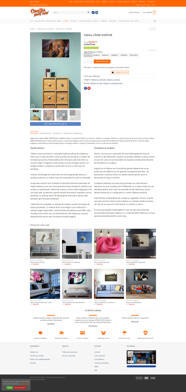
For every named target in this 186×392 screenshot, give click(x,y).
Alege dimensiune (90, 52)
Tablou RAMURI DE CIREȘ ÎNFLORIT (73, 302)
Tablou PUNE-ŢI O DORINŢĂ (71, 262)
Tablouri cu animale (64, 29)
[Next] (77, 70)
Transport (151, 2)
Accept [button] (10, 387)
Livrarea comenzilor (101, 363)
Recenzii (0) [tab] (57, 133)
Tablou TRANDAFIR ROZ (101, 262)
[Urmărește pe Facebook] (93, 12)
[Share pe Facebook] (85, 88)
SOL (95, 370)
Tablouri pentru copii (143, 5)
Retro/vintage (89, 2)
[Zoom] (32, 106)
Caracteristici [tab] (45, 133)
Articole (33, 363)
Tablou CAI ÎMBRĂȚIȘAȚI (134, 302)
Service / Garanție (68, 356)
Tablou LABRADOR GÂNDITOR (135, 262)
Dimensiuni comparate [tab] (72, 133)
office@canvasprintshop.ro (39, 5)
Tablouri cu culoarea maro (113, 83)
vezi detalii (25, 384)
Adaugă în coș (102, 61)
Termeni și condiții (36, 356)
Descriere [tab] (34, 133)
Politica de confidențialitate (40, 359)
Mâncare (142, 2)
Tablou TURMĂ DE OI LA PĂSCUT (104, 302)
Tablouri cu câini (96, 83)
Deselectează (152, 50)
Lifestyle (133, 2)
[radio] (88, 55)
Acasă (32, 29)
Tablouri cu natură (45, 29)
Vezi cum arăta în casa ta (55, 124)
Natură (104, 2)
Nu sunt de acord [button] (20, 387)
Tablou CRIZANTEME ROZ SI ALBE (41, 302)
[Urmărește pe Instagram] (96, 12)
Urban (98, 2)
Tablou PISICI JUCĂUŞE (37, 262)
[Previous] (33, 70)
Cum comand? (99, 356)
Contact (97, 352)
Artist (153, 5)
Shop (71, 2)
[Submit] (88, 12)
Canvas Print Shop (39, 11)
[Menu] (155, 21)
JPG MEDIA (41, 379)
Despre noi (34, 352)
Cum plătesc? (99, 359)
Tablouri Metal (79, 2)
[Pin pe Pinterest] (89, 88)
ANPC (96, 366)
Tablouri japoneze (124, 2)
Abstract (112, 2)
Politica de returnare (69, 352)
